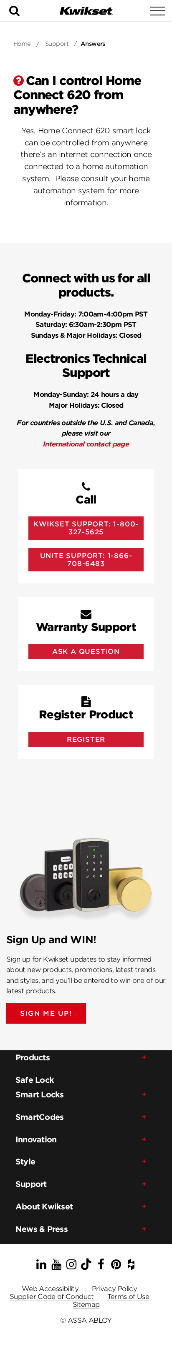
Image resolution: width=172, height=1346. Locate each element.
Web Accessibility (50, 1289)
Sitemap (86, 1305)
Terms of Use (128, 1297)
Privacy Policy (114, 1289)
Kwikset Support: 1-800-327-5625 (86, 528)
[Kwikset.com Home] (86, 10)
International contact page (86, 444)
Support (56, 43)
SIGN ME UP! (46, 1013)
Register (86, 739)
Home (22, 43)
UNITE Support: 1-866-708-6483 (86, 560)
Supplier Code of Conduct (52, 1297)
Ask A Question (86, 652)
